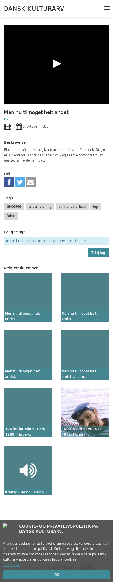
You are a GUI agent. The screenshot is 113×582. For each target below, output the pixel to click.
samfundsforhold (72, 206)
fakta (11, 215)
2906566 (14, 206)
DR (6, 119)
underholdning (39, 206)
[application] (56, 64)
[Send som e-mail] (31, 182)
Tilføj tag (98, 252)
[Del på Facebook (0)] (9, 182)
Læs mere (11, 564)
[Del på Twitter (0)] (20, 182)
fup (95, 206)
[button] (56, 64)
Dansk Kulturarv (34, 8)
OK (56, 574)
